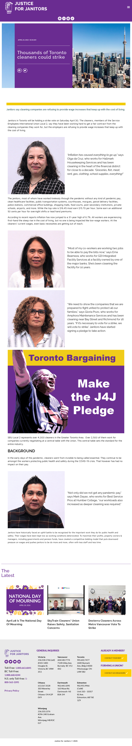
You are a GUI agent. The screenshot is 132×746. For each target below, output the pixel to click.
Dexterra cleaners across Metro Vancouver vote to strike (104, 624)
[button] (128, 7)
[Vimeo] (68, 18)
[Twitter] (10, 661)
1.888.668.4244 (12, 675)
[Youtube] (15, 661)
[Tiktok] (72, 18)
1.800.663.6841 (23, 667)
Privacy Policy (12, 690)
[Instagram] (64, 18)
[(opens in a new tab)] (25, 600)
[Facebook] (59, 18)
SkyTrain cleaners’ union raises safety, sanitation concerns (63, 624)
